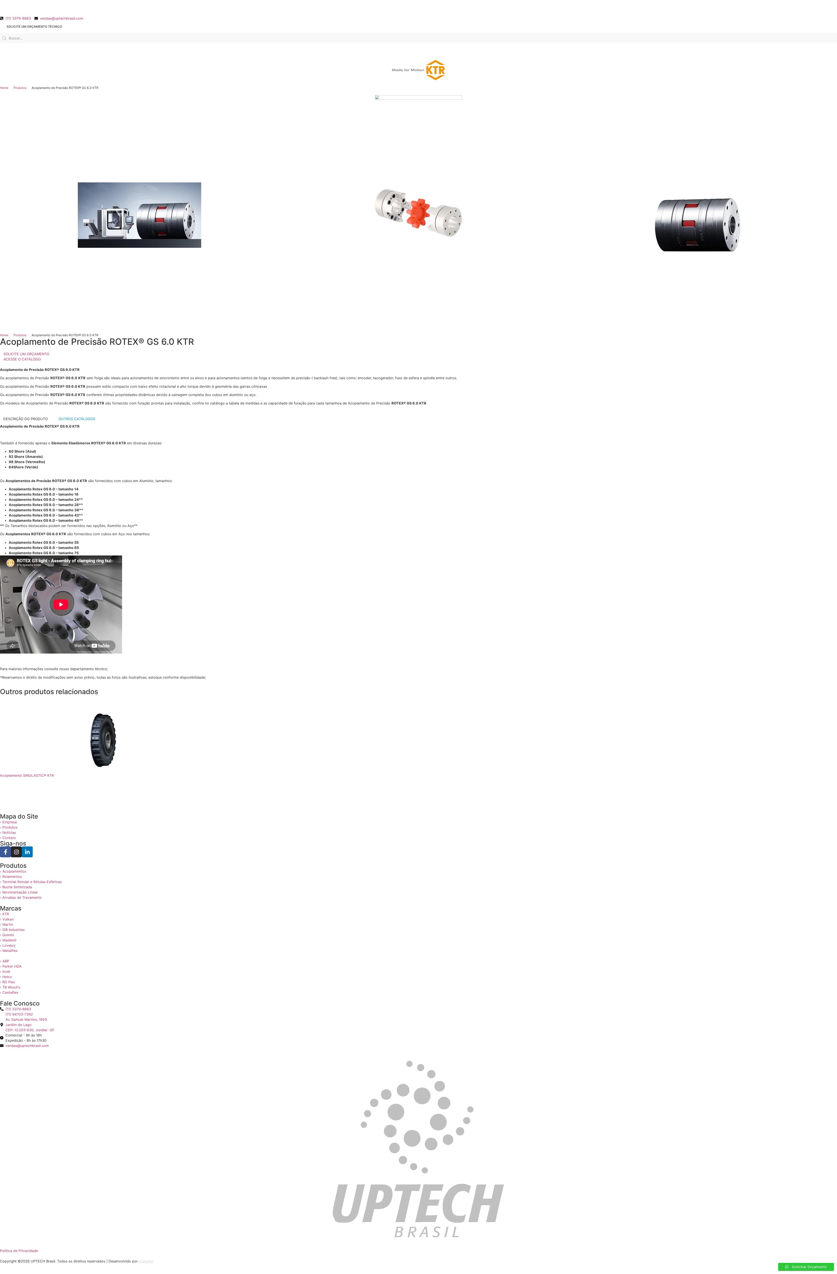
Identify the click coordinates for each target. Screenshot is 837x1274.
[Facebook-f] (5, 851)
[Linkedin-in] (27, 851)
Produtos (20, 88)
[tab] (25, 419)
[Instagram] (16, 851)
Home (4, 88)
